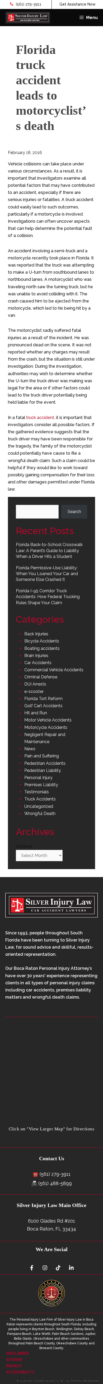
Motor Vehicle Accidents (48, 720)
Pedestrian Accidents (44, 763)
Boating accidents (42, 648)
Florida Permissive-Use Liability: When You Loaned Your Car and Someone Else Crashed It (47, 573)
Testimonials (36, 791)
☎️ (35, 1174)
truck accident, (40, 417)
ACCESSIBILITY (20, 1372)
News (29, 748)
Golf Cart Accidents (43, 705)
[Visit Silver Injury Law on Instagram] (45, 1267)
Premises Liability (41, 784)
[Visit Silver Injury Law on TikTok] (58, 1267)
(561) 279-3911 (28, 4)
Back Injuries (36, 633)
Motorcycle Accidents (45, 727)
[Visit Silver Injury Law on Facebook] (31, 1267)
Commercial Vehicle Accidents (53, 669)
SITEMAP (14, 1360)
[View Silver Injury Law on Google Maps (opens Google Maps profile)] (51, 1122)
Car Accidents (38, 662)
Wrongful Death (39, 813)
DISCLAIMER (17, 1353)
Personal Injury (38, 777)
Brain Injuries (36, 655)
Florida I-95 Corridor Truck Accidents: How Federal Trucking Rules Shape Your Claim (48, 596)
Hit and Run (35, 712)
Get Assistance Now (77, 4)
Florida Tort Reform (43, 698)
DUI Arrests (35, 684)
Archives (24, 846)
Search (74, 511)
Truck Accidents (40, 798)
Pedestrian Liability (42, 770)
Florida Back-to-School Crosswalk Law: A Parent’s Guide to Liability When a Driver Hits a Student (49, 550)
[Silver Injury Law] (27, 17)
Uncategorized (38, 806)
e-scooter (34, 691)
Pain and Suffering (41, 755)
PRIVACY (14, 1366)
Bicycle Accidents (41, 641)
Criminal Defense (40, 676)
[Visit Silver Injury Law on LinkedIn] (71, 1267)
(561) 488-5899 (55, 1183)
